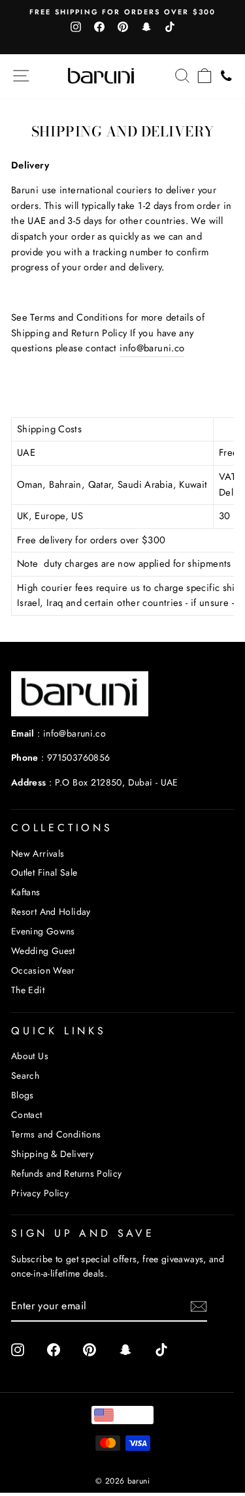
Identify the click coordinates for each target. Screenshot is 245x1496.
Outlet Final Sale (44, 872)
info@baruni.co (152, 348)
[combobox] (122, 1415)
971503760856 (78, 757)
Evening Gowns (43, 931)
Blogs (22, 1095)
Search (25, 1075)
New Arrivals (37, 853)
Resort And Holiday (51, 911)
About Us (29, 1055)
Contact (26, 1114)
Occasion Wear (43, 970)
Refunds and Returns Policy (66, 1173)
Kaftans (26, 892)
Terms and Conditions (56, 1134)
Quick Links (58, 1030)
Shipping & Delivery (52, 1153)
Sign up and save (83, 1233)
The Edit (27, 989)
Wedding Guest (43, 950)
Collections (62, 827)
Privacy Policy (40, 1193)
